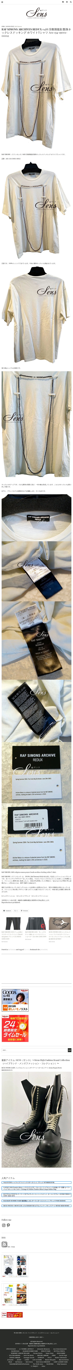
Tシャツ (26, 950)
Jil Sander (10, 1360)
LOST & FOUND (37, 1360)
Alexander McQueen (43, 1349)
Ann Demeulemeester (60, 1349)
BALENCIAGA (15, 1351)
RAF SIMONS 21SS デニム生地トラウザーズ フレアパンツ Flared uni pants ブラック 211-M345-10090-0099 (12, 935)
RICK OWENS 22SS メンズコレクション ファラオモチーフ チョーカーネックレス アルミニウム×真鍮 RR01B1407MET (59, 935)
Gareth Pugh (63, 1355)
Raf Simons (18, 26)
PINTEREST (66, 2)
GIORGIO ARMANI (14, 1357)
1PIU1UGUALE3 (11, 1349)
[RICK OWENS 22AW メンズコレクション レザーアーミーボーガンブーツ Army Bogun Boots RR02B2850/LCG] (36, 1167)
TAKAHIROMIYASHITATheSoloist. (19, 1364)
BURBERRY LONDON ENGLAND (20, 1353)
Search (70, 2)
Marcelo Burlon (64, 1360)
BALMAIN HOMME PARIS (30, 1351)
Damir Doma (49, 1353)
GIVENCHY (41, 1357)
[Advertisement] (36, 971)
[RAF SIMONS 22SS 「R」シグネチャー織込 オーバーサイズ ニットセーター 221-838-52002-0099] (36, 923)
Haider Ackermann (61, 1357)
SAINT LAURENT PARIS (61, 1362)
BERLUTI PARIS (45, 1351)
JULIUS (19, 1360)
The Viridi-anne (38, 1364)
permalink (43, 950)
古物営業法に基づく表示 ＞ (36, 1337)
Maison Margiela (50, 1360)
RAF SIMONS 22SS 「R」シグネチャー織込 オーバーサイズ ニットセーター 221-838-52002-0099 (35, 934)
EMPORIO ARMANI (42, 1355)
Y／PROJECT (34, 1366)
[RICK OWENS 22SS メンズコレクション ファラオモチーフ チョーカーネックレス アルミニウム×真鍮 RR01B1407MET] (60, 923)
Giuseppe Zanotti (29, 1357)
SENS (3, 26)
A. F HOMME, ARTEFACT (26, 1349)
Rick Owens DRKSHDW (43, 1362)
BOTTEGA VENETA (59, 1351)
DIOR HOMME (61, 1353)
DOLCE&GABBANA (14, 1355)
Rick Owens (29, 1362)
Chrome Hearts (37, 1353)
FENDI (54, 1355)
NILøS (10, 1362)
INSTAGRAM (62, 2)
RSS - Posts (11, 1247)
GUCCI (49, 1357)
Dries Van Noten (29, 1355)
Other (43, 1366)
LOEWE (27, 1360)
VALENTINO (50, 1364)
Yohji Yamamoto (62, 1364)
